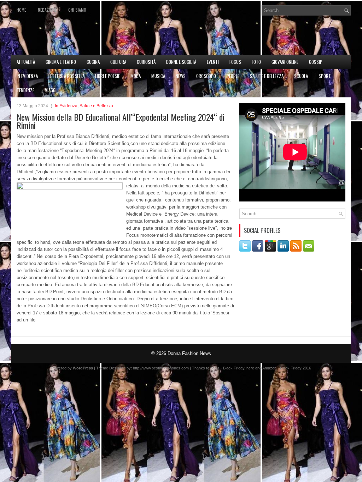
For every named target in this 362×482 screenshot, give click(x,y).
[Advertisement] (268, 37)
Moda (135, 75)
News (181, 75)
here (250, 368)
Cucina (93, 61)
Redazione (47, 10)
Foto (256, 61)
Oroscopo (206, 75)
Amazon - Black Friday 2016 (286, 368)
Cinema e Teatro (61, 61)
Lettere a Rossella (66, 75)
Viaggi (51, 90)
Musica (158, 75)
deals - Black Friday (227, 368)
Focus (235, 61)
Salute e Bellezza (267, 75)
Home (21, 10)
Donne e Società (181, 61)
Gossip (315, 61)
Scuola (301, 75)
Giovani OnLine (285, 61)
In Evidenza (27, 75)
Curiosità (146, 61)
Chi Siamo (77, 10)
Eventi (213, 61)
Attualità (26, 61)
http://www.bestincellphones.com (161, 368)
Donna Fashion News (189, 353)
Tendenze (25, 90)
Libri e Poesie (107, 75)
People (233, 75)
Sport (325, 75)
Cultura (118, 61)
